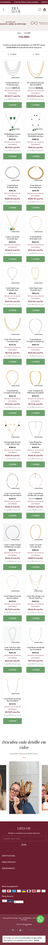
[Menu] (4, 10)
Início (19, 33)
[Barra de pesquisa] (39, 10)
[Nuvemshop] (24, 925)
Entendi (36, 940)
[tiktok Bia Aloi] (30, 876)
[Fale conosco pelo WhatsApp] (40, 919)
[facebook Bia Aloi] (24, 876)
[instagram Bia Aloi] (17, 876)
